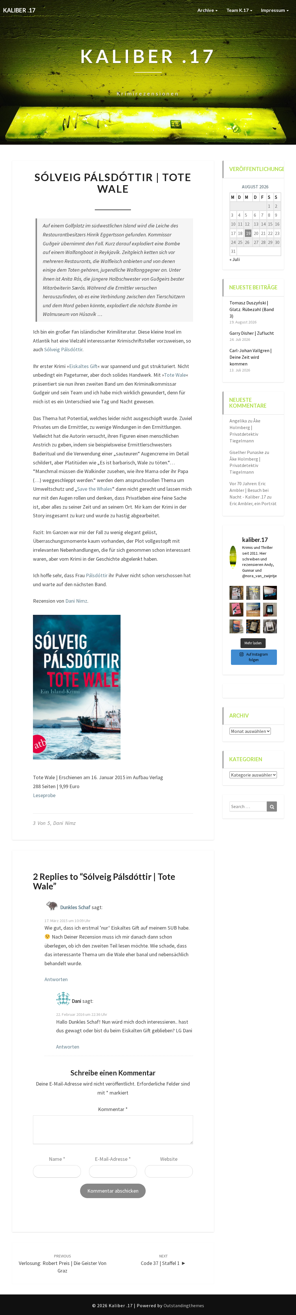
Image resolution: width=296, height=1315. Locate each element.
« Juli (235, 259)
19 (248, 233)
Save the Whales (94, 488)
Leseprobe (44, 795)
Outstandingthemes (184, 1305)
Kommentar (113, 1109)
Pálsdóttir (97, 575)
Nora (79, 202)
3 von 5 (41, 823)
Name (57, 1159)
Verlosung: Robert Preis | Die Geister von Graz (62, 1263)
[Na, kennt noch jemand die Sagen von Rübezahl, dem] (236, 593)
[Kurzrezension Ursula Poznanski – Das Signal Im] (253, 626)
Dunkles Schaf (75, 907)
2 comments (146, 202)
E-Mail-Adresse (113, 1159)
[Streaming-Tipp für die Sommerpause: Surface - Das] (270, 593)
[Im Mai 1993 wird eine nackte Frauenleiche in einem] (270, 626)
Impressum (273, 10)
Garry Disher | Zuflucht (252, 333)
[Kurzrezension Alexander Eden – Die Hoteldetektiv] (270, 610)
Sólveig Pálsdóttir (63, 349)
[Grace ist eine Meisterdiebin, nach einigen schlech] (236, 626)
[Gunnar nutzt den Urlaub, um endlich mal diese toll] (236, 610)
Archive (206, 10)
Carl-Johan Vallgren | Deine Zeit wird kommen (251, 357)
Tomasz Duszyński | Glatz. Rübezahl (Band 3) (252, 309)
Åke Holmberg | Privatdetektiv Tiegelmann (245, 465)
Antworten (56, 979)
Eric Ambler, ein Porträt (253, 503)
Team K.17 (237, 10)
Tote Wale (175, 374)
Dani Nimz (76, 600)
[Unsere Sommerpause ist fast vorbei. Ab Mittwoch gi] (253, 593)
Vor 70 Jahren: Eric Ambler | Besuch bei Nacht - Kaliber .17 (249, 490)
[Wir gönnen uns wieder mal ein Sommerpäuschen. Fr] (253, 610)
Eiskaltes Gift (83, 366)
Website (168, 1159)
